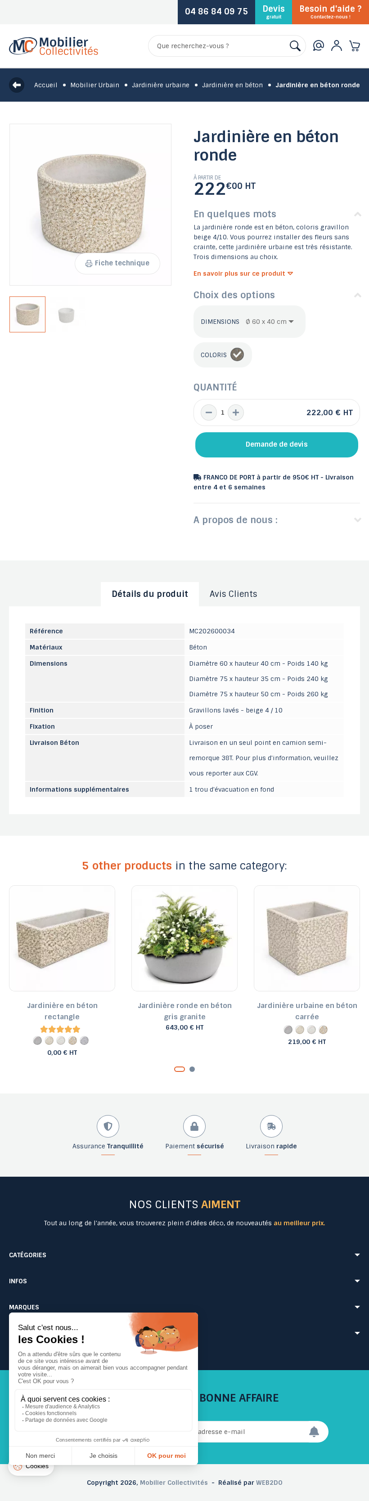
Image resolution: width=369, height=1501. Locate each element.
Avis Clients (233, 594)
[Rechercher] (295, 46)
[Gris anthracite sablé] (84, 1040)
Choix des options (234, 295)
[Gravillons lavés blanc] (237, 355)
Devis (273, 12)
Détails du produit (150, 594)
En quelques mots (235, 214)
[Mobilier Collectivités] (53, 53)
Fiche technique (122, 263)
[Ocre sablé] (49, 1040)
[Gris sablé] (37, 1040)
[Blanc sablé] (60, 1040)
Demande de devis (277, 444)
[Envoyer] (318, 1432)
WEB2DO (269, 1483)
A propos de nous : (236, 520)
